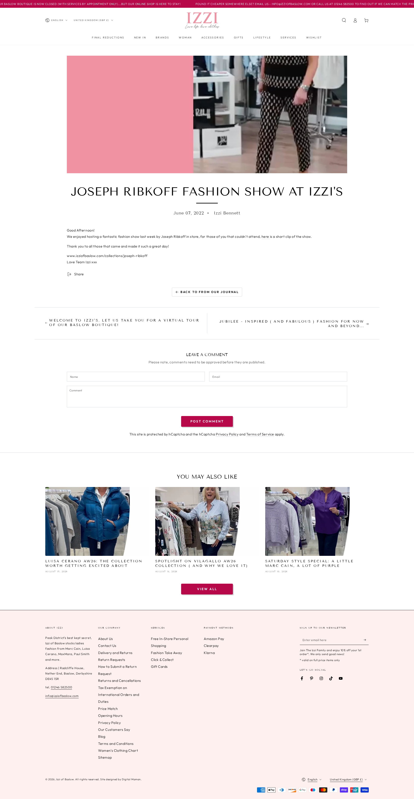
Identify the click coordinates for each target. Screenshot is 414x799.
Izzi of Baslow (65, 779)
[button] (344, 20)
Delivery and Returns (115, 653)
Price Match (108, 708)
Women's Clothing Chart (118, 750)
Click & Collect (162, 659)
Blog (101, 736)
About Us (105, 639)
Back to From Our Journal (209, 292)
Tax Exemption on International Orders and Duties (118, 695)
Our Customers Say (114, 729)
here (266, 236)
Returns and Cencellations (119, 680)
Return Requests (111, 659)
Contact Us (107, 645)
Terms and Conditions (116, 743)
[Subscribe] (366, 640)
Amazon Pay (214, 639)
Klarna (209, 653)
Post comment (207, 421)
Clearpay (211, 645)
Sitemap (105, 757)
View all (207, 589)
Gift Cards (159, 666)
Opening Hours (110, 715)
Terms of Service (260, 434)
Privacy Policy (227, 434)
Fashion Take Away (166, 653)
